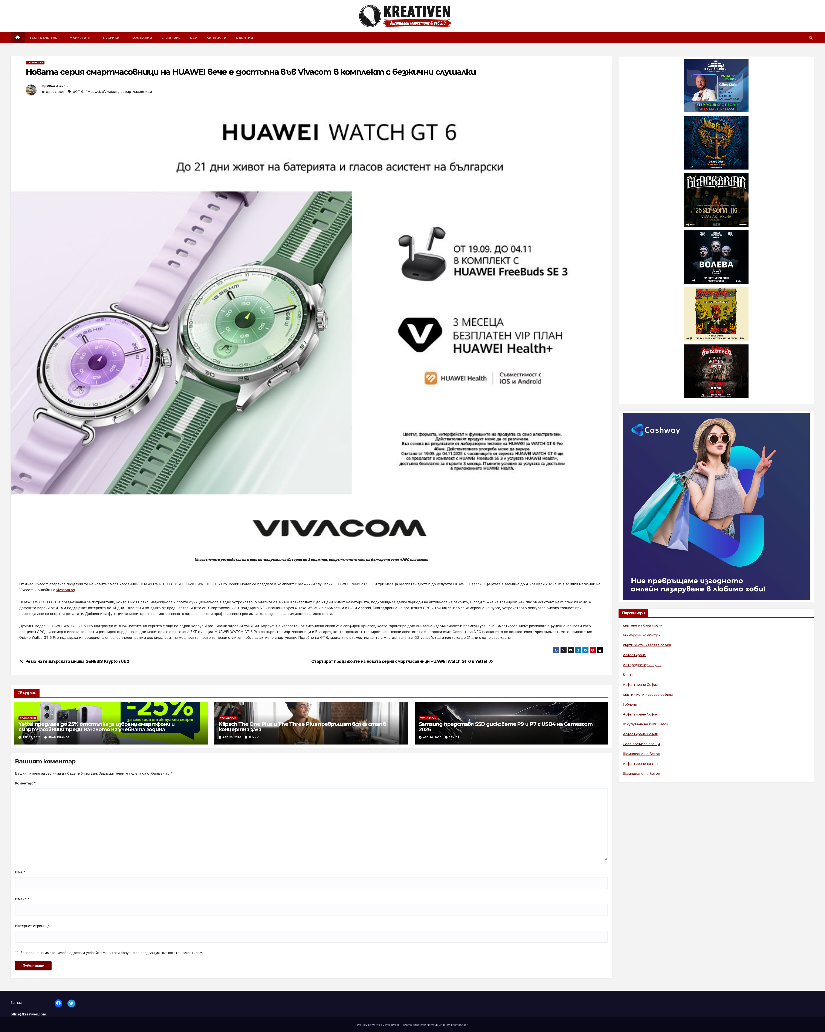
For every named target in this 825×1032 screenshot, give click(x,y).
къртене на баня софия (642, 625)
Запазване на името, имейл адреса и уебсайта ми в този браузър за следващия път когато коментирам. (112, 953)
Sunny (253, 737)
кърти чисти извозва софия (647, 645)
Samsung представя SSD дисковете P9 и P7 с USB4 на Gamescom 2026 (506, 726)
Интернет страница (32, 926)
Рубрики (111, 38)
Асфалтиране (634, 655)
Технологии (35, 62)
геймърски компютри (641, 635)
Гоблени (630, 704)
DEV (193, 38)
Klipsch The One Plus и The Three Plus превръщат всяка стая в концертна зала (302, 726)
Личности (216, 38)
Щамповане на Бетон (641, 754)
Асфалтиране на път (640, 764)
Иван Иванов (57, 86)
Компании (142, 38)
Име (20, 872)
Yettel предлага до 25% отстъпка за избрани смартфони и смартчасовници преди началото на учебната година (96, 726)
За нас (16, 1002)
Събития (244, 38)
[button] (811, 38)
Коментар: (25, 783)
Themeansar (459, 1024)
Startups (171, 38)
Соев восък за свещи (641, 744)
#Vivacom (110, 91)
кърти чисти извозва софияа (648, 695)
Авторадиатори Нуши (642, 665)
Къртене (630, 675)
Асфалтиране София (640, 685)
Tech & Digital (43, 38)
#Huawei (93, 91)
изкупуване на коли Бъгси (645, 724)
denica (454, 737)
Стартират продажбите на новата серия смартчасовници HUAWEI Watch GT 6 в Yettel (399, 661)
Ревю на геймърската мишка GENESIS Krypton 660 (77, 661)
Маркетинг (81, 38)
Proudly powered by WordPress (378, 1024)
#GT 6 (78, 91)
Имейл (22, 899)
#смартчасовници (136, 91)
